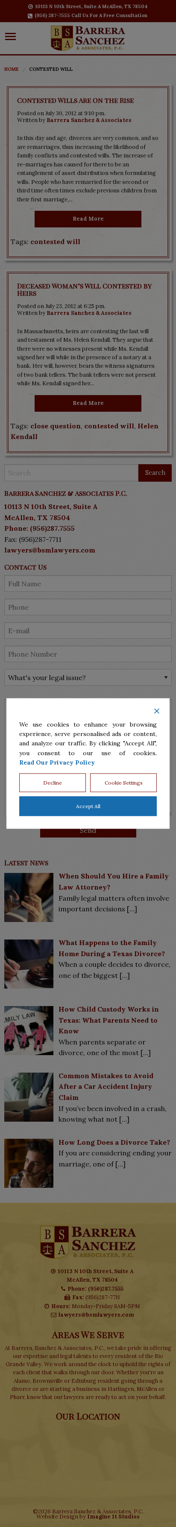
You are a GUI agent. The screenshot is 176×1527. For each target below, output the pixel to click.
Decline (52, 782)
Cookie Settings (124, 782)
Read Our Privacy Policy (57, 762)
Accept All (88, 806)
